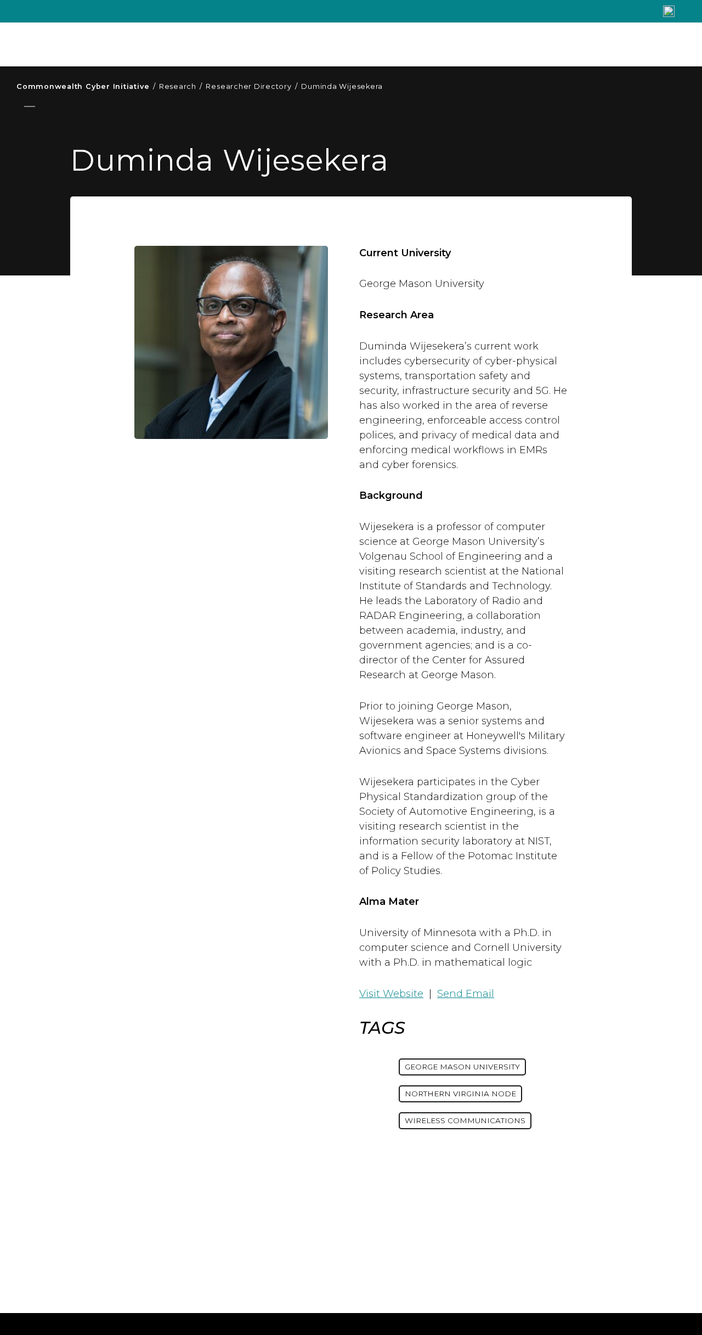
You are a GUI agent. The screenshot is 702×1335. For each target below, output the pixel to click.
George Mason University (462, 1066)
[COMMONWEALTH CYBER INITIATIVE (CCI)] (181, 44)
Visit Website (391, 994)
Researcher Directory (252, 86)
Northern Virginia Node (460, 1093)
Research (180, 86)
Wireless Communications (465, 1120)
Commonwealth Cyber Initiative (85, 86)
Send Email (465, 994)
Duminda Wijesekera (342, 86)
